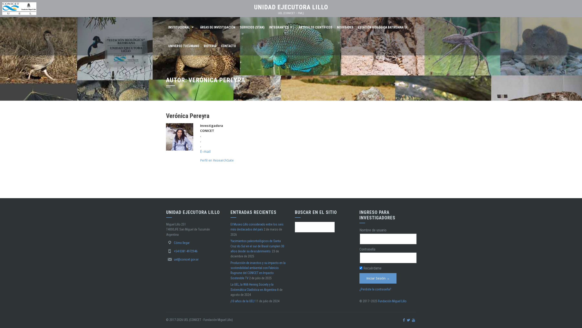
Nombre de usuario (372, 230)
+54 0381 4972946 (186, 251)
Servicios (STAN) (252, 27)
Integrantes (278, 27)
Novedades (345, 27)
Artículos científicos (315, 27)
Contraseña (367, 249)
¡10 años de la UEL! (243, 301)
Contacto (228, 46)
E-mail (205, 151)
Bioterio (210, 46)
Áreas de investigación (217, 27)
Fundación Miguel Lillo (392, 301)
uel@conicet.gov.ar (186, 259)
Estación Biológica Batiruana (381, 27)
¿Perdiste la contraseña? (375, 289)
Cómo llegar (182, 243)
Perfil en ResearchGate (217, 160)
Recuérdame (371, 268)
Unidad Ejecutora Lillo (291, 7)
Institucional (179, 27)
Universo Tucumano (183, 46)
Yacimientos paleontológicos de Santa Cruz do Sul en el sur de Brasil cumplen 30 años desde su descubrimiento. (257, 246)
